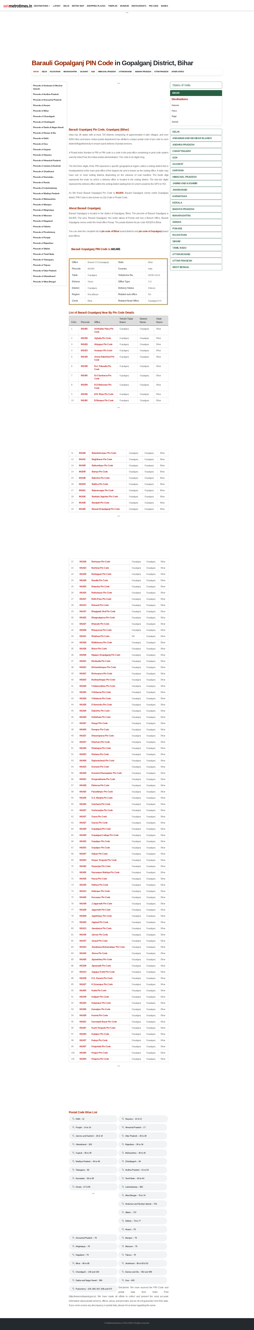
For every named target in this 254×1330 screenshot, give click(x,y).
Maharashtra (70, 72)
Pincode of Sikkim (41, 248)
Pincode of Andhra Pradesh (46, 94)
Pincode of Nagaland (43, 221)
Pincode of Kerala (41, 182)
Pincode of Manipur (42, 204)
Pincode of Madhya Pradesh (46, 193)
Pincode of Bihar (41, 111)
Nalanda (175, 105)
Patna (174, 111)
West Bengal (180, 267)
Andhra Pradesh (143, 72)
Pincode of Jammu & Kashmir (47, 166)
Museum (124, 6)
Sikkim (176, 241)
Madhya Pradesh (183, 209)
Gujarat (84, 72)
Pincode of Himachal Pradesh (47, 160)
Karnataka (179, 196)
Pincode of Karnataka (43, 177)
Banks (164, 6)
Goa (93, 72)
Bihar (36, 72)
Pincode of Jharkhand (43, 171)
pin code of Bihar (110, 231)
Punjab (177, 228)
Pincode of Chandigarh (44, 116)
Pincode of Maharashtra (44, 199)
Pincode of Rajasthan (43, 243)
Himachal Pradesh (107, 72)
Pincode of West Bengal (44, 281)
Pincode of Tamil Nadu (43, 254)
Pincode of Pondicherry (44, 232)
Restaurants (139, 6)
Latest (56, 6)
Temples (112, 6)
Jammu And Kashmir (184, 183)
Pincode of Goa (40, 144)
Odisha (176, 222)
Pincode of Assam (41, 105)
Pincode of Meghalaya (43, 210)
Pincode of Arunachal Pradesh (47, 100)
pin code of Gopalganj (150, 231)
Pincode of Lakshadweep (45, 188)
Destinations (41, 6)
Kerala (177, 202)
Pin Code (153, 6)
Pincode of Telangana (43, 259)
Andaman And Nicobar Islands (192, 138)
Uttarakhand (125, 72)
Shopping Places (96, 6)
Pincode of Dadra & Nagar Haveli (48, 127)
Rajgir (174, 116)
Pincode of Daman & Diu (44, 133)
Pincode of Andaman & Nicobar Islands (47, 87)
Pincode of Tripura (41, 265)
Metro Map (78, 6)
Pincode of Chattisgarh (44, 122)
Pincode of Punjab (41, 237)
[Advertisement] (127, 34)
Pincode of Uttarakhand (44, 276)
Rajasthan (55, 72)
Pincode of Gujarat (42, 149)
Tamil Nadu (179, 248)
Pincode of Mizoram (42, 215)
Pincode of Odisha (42, 226)
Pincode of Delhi (41, 138)
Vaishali (175, 122)
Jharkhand (179, 190)
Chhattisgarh (181, 151)
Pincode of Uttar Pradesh (44, 270)
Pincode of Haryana (42, 155)
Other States (178, 72)
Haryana (178, 170)
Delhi (66, 6)
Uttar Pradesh (161, 72)
